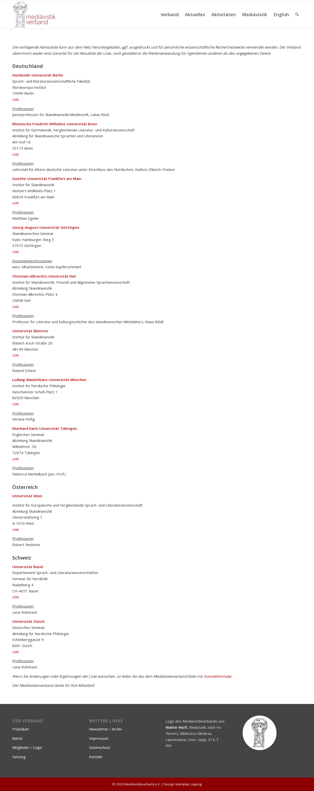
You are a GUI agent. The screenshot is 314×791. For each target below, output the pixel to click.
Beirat (17, 738)
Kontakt (95, 756)
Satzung (19, 756)
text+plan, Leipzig (189, 784)
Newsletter (98, 729)
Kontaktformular (218, 676)
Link (15, 99)
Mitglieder (20, 747)
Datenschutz (99, 747)
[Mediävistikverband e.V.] (34, 14)
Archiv (117, 729)
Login (37, 747)
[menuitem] (169, 14)
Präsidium (20, 729)
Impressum (98, 738)
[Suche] (297, 14)
